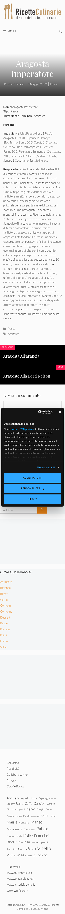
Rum (27, 842)
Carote (51, 803)
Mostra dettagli (46, 467)
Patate (42, 828)
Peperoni (11, 836)
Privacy (11, 780)
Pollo (28, 835)
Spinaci (44, 842)
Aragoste (13, 334)
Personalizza (30, 488)
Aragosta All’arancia (21, 356)
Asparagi (43, 798)
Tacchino (11, 849)
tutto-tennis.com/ (17, 890)
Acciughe (13, 798)
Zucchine (40, 855)
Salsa (3, 647)
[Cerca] (42, 510)
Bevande (5, 587)
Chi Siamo (13, 763)
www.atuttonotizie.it (19, 872)
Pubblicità (13, 768)
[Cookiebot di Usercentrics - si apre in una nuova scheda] (39, 412)
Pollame (5, 629)
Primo (4, 641)
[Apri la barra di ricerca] (60, 31)
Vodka (11, 855)
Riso (20, 842)
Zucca (29, 856)
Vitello (44, 848)
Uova (31, 848)
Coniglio (40, 809)
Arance (34, 798)
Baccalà (52, 798)
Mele (27, 829)
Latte (53, 816)
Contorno (6, 611)
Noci (33, 829)
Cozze (49, 809)
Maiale (12, 822)
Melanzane (14, 829)
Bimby (4, 593)
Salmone (34, 842)
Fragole (19, 816)
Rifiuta (32, 499)
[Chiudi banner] (60, 412)
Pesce (11, 328)
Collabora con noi (17, 774)
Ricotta (12, 842)
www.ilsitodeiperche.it (21, 884)
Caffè (28, 803)
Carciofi (40, 803)
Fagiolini (10, 816)
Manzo (36, 821)
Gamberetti (35, 816)
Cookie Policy (15, 786)
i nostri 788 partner (22, 429)
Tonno (21, 849)
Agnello (25, 798)
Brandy (10, 803)
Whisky (21, 855)
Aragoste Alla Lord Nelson (26, 376)
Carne (4, 599)
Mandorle (24, 822)
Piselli (19, 836)
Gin (44, 815)
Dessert (5, 617)
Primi (3, 635)
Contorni (6, 605)
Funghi (26, 816)
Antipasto (6, 581)
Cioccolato (11, 809)
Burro (20, 803)
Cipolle (20, 809)
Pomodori (41, 835)
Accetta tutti (32, 477)
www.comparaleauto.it (20, 878)
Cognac (29, 809)
